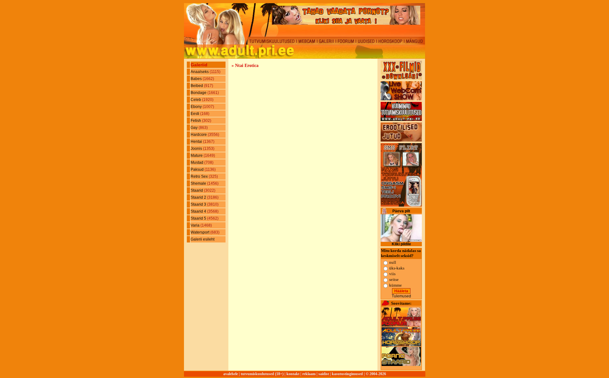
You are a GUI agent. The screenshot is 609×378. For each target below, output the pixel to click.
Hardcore (199, 134)
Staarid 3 (199, 204)
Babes (197, 78)
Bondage (199, 92)
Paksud (198, 169)
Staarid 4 (199, 211)
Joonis (197, 148)
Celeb (196, 99)
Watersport (200, 232)
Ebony (197, 106)
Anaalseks (200, 72)
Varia (195, 225)
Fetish (196, 120)
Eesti (195, 113)
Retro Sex (200, 176)
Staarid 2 (199, 197)
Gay (195, 127)
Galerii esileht (202, 239)
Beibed (197, 85)
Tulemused (401, 296)
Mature (197, 155)
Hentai (197, 141)
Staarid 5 (199, 218)
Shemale (199, 183)
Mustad (197, 162)
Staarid (197, 190)
